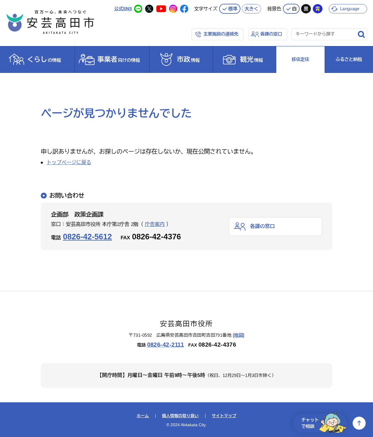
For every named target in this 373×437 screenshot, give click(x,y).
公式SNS (123, 8)
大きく (251, 8)
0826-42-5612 (87, 236)
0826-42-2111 (165, 344)
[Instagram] (173, 9)
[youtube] (161, 9)
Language (349, 8)
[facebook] (184, 9)
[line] (138, 9)
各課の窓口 (271, 33)
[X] (149, 9)
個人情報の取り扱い (180, 416)
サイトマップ (224, 416)
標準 (232, 8)
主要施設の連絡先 (220, 33)
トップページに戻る (69, 162)
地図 (238, 335)
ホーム (143, 416)
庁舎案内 (155, 224)
